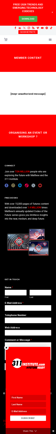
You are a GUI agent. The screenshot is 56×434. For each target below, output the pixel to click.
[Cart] (6, 39)
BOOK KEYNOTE (28, 32)
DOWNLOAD (28, 19)
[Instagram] (29, 28)
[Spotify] (47, 28)
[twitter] (33, 185)
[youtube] (40, 185)
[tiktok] (27, 185)
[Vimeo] (38, 28)
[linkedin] (20, 185)
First (7, 297)
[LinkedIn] (20, 28)
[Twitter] (24, 28)
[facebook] (6, 185)
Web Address (12, 327)
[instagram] (13, 185)
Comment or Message (18, 340)
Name (9, 287)
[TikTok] (51, 28)
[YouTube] (42, 28)
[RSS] (33, 28)
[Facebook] (15, 28)
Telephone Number (15, 315)
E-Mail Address (14, 303)
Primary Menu (50, 39)
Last (31, 297)
